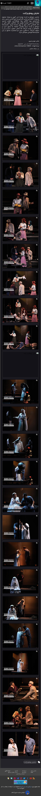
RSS (32, 772)
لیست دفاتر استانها (13, 772)
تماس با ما (33, 771)
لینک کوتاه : (35, 46)
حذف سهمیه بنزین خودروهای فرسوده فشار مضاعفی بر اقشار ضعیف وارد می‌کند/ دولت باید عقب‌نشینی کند (18, 8)
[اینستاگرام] (20, 778)
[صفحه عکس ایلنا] (20, 782)
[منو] (32, 3)
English (9, 3)
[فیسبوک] (27, 778)
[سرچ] (28, 3)
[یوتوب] (30, 778)
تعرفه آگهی (7, 771)
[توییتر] (23, 778)
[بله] (11, 778)
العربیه (4, 3)
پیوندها (24, 772)
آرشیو (16, 771)
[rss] (33, 778)
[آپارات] (14, 778)
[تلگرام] (17, 778)
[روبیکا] (7, 778)
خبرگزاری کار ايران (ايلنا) (26, 786)
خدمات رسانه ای (21, 774)
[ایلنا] (38, 3)
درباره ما (24, 771)
